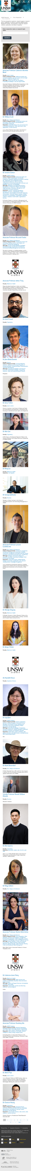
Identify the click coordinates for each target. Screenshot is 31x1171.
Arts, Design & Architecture (13, 120)
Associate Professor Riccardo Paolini (14, 237)
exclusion (10, 191)
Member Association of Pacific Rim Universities (14, 1162)
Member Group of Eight (10, 1151)
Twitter (13, 1139)
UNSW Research (5, 17)
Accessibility (25, 1128)
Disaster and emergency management (17, 937)
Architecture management (21, 551)
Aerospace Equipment (8, 729)
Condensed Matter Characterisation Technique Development (15, 366)
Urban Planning (19, 943)
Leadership (5, 179)
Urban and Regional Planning (21, 940)
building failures (21, 559)
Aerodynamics (20, 724)
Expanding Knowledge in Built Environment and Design (14, 557)
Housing (25, 943)
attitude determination (10, 734)
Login (19, 2)
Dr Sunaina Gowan (9, 172)
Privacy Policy (4, 1128)
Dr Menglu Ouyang (9, 610)
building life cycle (17, 560)
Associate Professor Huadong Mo (13, 1023)
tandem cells (17, 850)
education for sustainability (9, 195)
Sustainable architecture (8, 123)
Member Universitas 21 (8, 1154)
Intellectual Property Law (13, 79)
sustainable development (8, 126)
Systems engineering (20, 721)
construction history (12, 559)
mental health (11, 985)
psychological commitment (16, 193)
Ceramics (5, 365)
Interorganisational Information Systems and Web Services (13, 1107)
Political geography (19, 938)
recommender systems (13, 1111)
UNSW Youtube (23, 1139)
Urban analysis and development (15, 122)
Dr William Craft (8, 117)
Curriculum (13, 188)
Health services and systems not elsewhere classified (14, 980)
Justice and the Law (12, 80)
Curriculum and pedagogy (13, 184)
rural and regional (12, 987)
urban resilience (11, 1031)
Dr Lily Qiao (7, 717)
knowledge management (16, 562)
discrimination (6, 193)
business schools (22, 194)
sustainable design (12, 125)
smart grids (18, 1031)
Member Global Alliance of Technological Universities (11, 1158)
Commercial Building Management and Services (14, 248)
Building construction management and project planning (14, 552)
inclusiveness (6, 194)
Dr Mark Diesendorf (9, 765)
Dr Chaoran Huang (9, 1102)
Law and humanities (7, 78)
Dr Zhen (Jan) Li (8, 846)
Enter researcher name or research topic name (14, 29)
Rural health (10, 984)
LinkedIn (5, 1142)
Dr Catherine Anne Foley (11, 975)
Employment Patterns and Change (17, 186)
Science (9, 362)
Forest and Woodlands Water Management (12, 945)
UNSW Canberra (11, 175)
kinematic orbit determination (13, 733)
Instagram (22, 1142)
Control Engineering (16, 1030)
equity (21, 191)
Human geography (19, 936)
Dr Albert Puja (7, 1073)
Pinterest (13, 1142)
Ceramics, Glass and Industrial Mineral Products (14, 371)
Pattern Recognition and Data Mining (13, 726)
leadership (25, 193)
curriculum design (14, 194)
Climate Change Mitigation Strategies (16, 245)
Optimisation (24, 1030)
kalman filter (11, 731)
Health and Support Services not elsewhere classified (15, 983)
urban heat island (19, 126)
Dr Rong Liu (6, 469)
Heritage (10, 555)
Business (9, 498)
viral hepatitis (11, 473)
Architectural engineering (13, 244)
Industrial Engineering (20, 1027)
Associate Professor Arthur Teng (13, 281)
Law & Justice (10, 75)
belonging (5, 191)
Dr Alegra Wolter (8, 647)
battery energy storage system (16, 1032)
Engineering (9, 322)
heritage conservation (8, 560)
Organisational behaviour (8, 181)
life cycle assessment (22, 125)
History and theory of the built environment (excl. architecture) (15, 553)
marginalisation (16, 191)
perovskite (10, 850)
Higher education (6, 188)
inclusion (10, 190)
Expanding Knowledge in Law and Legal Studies (14, 81)
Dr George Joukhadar (9, 495)
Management (6, 186)
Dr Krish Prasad (8, 319)
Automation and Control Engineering (11, 725)
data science (22, 1111)
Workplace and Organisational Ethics (16, 185)
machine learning (11, 1113)
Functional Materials (20, 363)
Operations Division (11, 681)
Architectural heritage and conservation (12, 552)
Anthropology (11, 940)
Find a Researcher (17, 17)
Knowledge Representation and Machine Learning (15, 1108)
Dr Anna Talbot (8, 403)
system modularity (18, 731)
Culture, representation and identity (15, 178)
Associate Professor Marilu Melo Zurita (15, 932)
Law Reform (20, 80)
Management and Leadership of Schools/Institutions (14, 188)
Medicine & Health (11, 283)
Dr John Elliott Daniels (10, 359)
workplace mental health (13, 196)
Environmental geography (8, 938)
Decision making (6, 723)
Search (23, 2)
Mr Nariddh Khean (9, 678)
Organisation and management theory (13, 180)
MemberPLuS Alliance (15, 1167)
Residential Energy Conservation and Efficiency (14, 246)
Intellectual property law (20, 76)
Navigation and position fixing (18, 723)
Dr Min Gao (6, 431)
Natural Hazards (11, 943)
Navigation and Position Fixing (10, 724)
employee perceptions (18, 190)
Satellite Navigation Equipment (21, 729)
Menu (29, 2)
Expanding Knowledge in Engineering (16, 370)
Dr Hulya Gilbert (8, 886)
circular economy (13, 127)
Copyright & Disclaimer (15, 1128)
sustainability (19, 195)
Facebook (6, 1139)
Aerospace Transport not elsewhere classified (13, 730)
